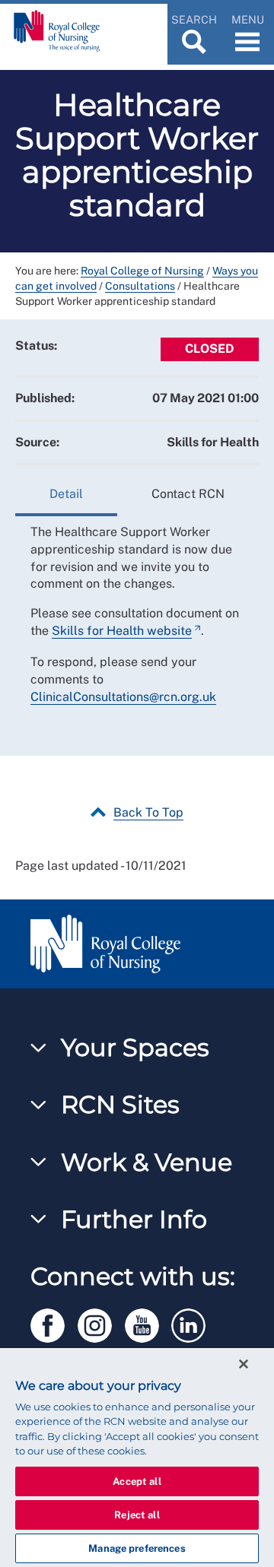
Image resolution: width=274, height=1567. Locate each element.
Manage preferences (136, 1548)
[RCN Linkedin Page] (193, 1322)
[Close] (243, 1364)
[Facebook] (54, 1322)
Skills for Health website (122, 630)
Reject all (136, 1515)
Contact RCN (188, 494)
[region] (137, 1457)
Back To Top (148, 812)
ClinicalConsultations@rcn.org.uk (123, 697)
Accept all (137, 1481)
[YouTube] (148, 1322)
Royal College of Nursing (142, 271)
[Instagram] (101, 1322)
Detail (66, 494)
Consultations (140, 286)
